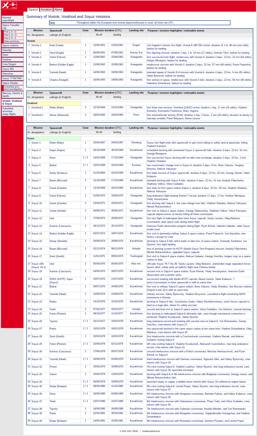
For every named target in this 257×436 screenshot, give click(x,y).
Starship (6, 50)
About (58, 9)
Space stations (10, 45)
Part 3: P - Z (10, 38)
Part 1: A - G (10, 32)
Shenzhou (7, 73)
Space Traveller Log (10, 26)
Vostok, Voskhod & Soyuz (12, 102)
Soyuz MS (8, 69)
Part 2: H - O (10, 35)
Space (33, 9)
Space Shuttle (10, 83)
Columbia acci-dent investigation (13, 88)
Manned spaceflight (8, 19)
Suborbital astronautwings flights (9, 111)
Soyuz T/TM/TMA (12, 78)
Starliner (6, 59)
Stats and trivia (11, 41)
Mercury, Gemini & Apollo (12, 94)
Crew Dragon (9, 64)
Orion (5, 54)
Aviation (46, 9)
